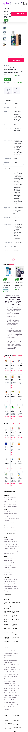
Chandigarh (7, 658)
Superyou (12, 570)
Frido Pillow (12, 528)
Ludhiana (6, 686)
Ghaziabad (12, 667)
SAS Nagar (13, 700)
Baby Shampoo (7, 506)
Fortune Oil (6, 570)
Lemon (16, 546)
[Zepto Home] (5, 3)
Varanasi (6, 707)
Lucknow (13, 683)
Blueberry (6, 551)
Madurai (11, 686)
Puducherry (16, 695)
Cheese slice (7, 586)
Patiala (5, 695)
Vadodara (11, 704)
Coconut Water (15, 518)
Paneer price (14, 591)
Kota (13, 681)
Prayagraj (10, 695)
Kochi (5, 681)
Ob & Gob (6, 528)
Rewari (13, 697)
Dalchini (6, 548)
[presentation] (22, 54)
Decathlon (13, 530)
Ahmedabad (10, 651)
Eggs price (16, 584)
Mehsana (6, 688)
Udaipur (6, 704)
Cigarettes (11, 579)
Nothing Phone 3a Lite (9, 516)
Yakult (5, 558)
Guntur (12, 669)
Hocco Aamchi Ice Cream (10, 523)
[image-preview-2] (4, 33)
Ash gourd (6, 544)
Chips (16, 579)
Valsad (16, 704)
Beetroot (14, 541)
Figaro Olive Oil (11, 563)
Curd (5, 581)
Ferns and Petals (8, 574)
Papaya (11, 551)
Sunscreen (13, 497)
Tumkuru (14, 702)
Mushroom (6, 553)
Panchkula (11, 693)
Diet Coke (6, 520)
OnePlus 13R (7, 511)
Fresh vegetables (8, 588)
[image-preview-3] (4, 39)
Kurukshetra (7, 683)
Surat (10, 702)
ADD (11, 275)
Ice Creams (6, 497)
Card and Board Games (9, 504)
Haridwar (10, 672)
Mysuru (16, 688)
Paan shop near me (8, 584)
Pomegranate (7, 541)
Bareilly (11, 653)
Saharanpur (6, 700)
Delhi (18, 665)
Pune (5, 697)
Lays (5, 563)
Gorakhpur (6, 669)
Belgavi (15, 653)
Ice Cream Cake (8, 499)
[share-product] (21, 71)
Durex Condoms (8, 572)
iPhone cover (7, 518)
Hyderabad (15, 674)
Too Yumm (15, 560)
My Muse (10, 558)
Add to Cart (16, 60)
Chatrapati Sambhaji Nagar (10, 660)
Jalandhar (14, 676)
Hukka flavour (10, 581)
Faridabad (6, 667)
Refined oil (15, 588)
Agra (5, 651)
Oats (14, 502)
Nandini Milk (7, 565)
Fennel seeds (12, 548)
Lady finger (6, 546)
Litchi (17, 516)
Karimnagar (11, 679)
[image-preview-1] (4, 27)
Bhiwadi (12, 655)
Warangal (6, 709)
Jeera (15, 551)
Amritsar (6, 653)
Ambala (16, 651)
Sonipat (6, 702)
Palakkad (6, 693)
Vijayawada (16, 707)
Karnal (16, 679)
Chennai (6, 662)
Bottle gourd (13, 544)
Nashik (10, 690)
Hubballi (10, 674)
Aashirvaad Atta (8, 560)
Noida (14, 690)
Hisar (14, 672)
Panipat (17, 693)
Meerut (16, 686)
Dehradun (13, 665)
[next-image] (22, 55)
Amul (12, 565)
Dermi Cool (6, 530)
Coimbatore (12, 662)
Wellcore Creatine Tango (10, 513)
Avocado (6, 539)
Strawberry (12, 539)
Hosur (5, 674)
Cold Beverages (8, 502)
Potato (12, 546)
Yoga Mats (14, 506)
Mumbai (11, 688)
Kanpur (6, 679)
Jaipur (9, 676)
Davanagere (7, 665)
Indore (5, 676)
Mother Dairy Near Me (9, 567)
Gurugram (17, 669)
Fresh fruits (13, 586)
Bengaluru (6, 655)
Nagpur (6, 690)
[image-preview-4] (4, 44)
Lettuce (12, 553)
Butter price (7, 591)
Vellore (10, 707)
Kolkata (9, 681)
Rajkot (9, 697)
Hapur (5, 672)
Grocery (6, 579)
